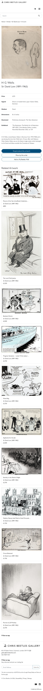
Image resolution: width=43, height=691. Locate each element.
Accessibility (19, 678)
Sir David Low (16, 22)
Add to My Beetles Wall (21, 159)
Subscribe (36, 667)
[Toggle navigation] (39, 8)
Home (3, 22)
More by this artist (21, 155)
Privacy (24, 678)
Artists (8, 22)
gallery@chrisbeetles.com (9, 653)
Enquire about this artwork (21, 151)
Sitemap (30, 678)
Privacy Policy (31, 672)
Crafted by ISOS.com (36, 689)
